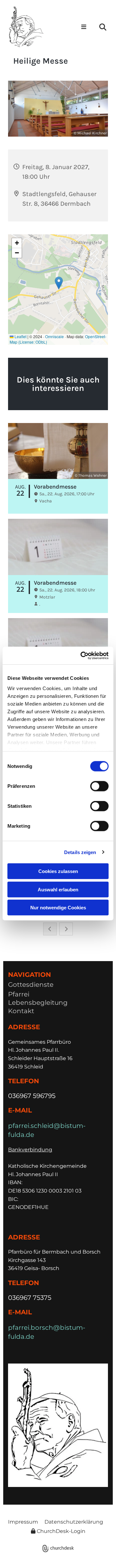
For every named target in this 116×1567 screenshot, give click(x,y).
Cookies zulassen (58, 871)
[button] (83, 27)
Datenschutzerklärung (73, 1522)
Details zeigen (80, 852)
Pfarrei (18, 994)
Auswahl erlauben (58, 889)
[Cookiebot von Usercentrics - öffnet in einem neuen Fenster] (82, 655)
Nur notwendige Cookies (58, 907)
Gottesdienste (30, 984)
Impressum (23, 1522)
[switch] (99, 786)
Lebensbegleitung (38, 1002)
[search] (103, 27)
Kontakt (21, 1011)
